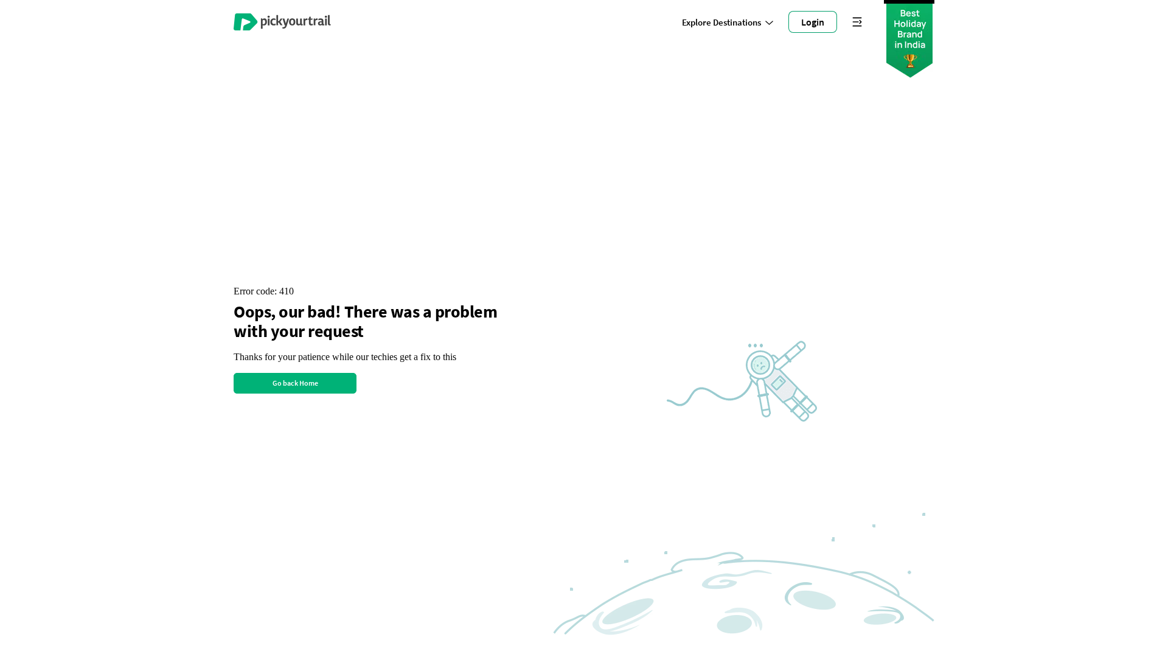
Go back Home (295, 383)
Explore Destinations (721, 22)
